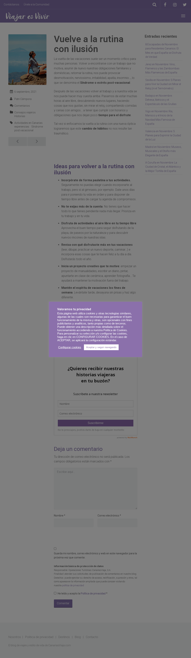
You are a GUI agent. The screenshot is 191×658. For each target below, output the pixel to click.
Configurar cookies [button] (69, 347)
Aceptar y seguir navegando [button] (101, 347)
